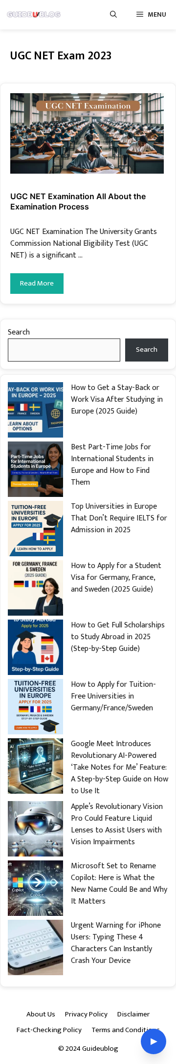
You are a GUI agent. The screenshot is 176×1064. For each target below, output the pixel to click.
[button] (113, 14)
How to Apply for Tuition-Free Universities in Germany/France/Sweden (113, 696)
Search (19, 332)
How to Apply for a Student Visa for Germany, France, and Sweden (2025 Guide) (116, 577)
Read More (37, 283)
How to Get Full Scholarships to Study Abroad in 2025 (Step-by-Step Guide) (118, 637)
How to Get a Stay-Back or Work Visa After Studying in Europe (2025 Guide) (117, 399)
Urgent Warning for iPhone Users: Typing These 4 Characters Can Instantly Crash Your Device (116, 943)
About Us (40, 1014)
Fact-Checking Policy (49, 1030)
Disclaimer (133, 1014)
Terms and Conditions (125, 1030)
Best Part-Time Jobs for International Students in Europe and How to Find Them (112, 465)
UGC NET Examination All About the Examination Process (78, 201)
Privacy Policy (86, 1014)
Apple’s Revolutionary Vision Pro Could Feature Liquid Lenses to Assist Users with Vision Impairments (117, 824)
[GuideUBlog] (34, 14)
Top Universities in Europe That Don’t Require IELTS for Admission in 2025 (119, 518)
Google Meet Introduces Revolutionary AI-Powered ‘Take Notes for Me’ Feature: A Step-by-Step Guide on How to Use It (119, 767)
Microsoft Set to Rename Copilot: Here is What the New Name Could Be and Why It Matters (119, 883)
